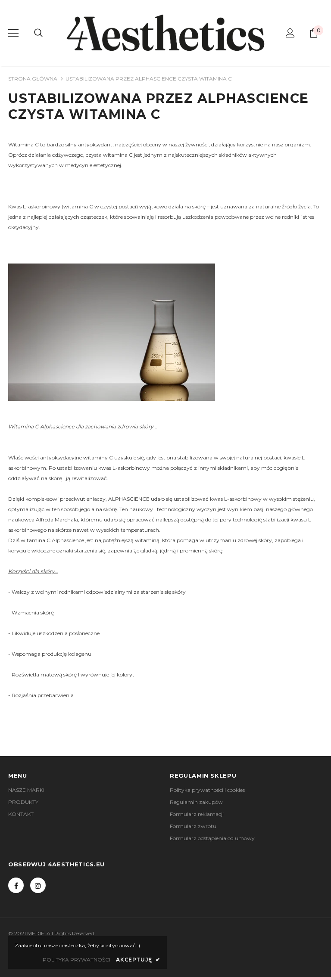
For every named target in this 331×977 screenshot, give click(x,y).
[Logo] (165, 32)
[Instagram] (38, 885)
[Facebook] (16, 885)
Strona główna (32, 78)
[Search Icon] (38, 33)
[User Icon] (290, 32)
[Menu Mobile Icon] (13, 33)
